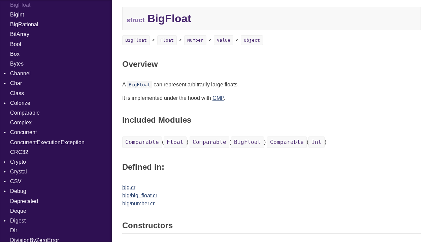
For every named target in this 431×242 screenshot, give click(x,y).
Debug (18, 191)
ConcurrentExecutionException (47, 142)
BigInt (17, 14)
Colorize (20, 103)
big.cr (128, 187)
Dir (13, 230)
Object (252, 40)
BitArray (19, 34)
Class (17, 93)
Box (15, 54)
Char (16, 83)
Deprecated (24, 201)
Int (316, 142)
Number (195, 40)
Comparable (25, 113)
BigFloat (20, 5)
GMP (218, 98)
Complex (21, 122)
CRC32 (19, 152)
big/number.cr (138, 203)
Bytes (17, 64)
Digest (18, 221)
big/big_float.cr (139, 195)
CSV (16, 181)
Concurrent (23, 132)
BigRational (24, 24)
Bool (15, 44)
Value (223, 40)
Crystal (18, 171)
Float (167, 40)
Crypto (18, 162)
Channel (20, 73)
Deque (18, 211)
